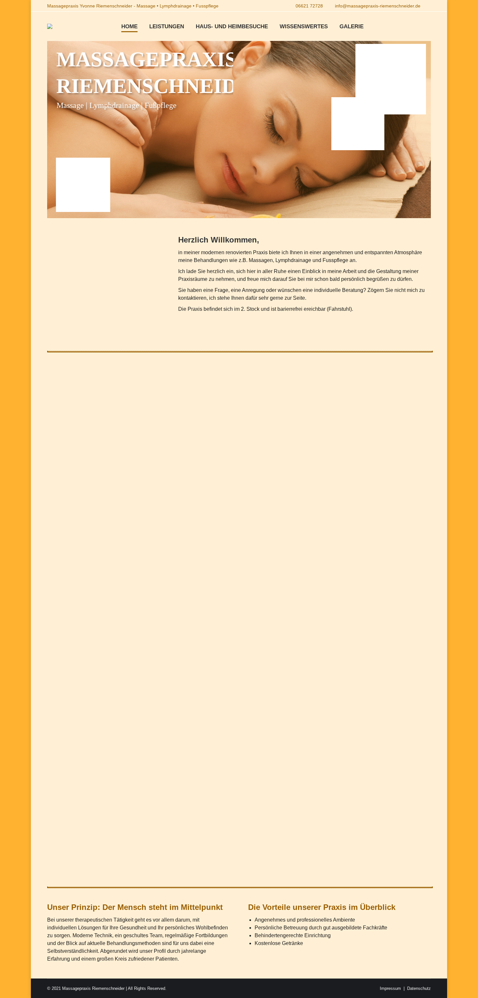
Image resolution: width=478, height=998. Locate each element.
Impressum (390, 988)
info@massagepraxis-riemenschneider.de (377, 5)
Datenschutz (419, 988)
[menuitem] (129, 26)
